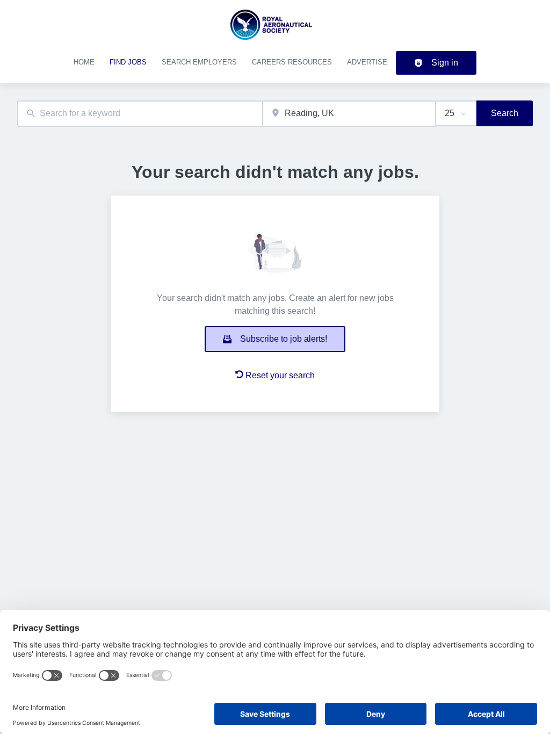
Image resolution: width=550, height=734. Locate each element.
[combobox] (140, 113)
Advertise (367, 62)
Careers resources (292, 62)
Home (84, 62)
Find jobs (128, 62)
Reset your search (280, 375)
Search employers (199, 62)
